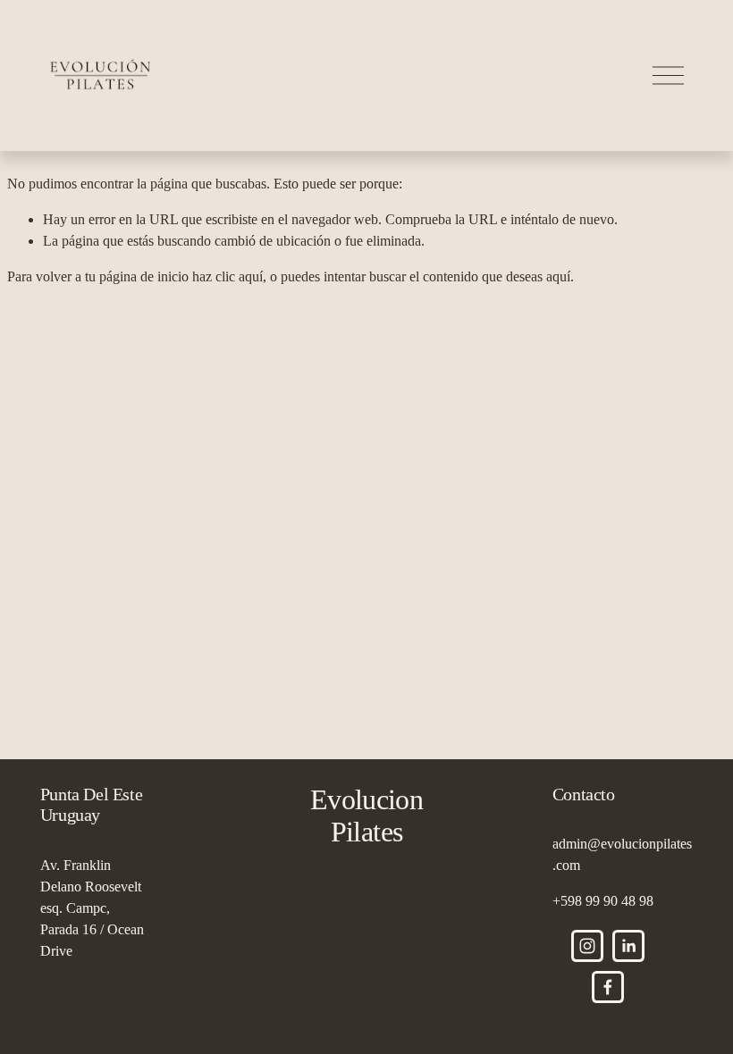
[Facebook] (608, 987)
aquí (558, 276)
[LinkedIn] (628, 946)
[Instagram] (587, 946)
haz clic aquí (227, 276)
